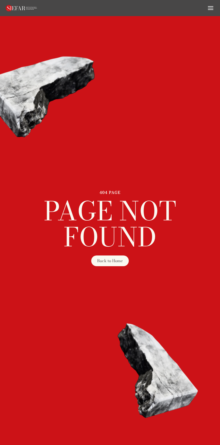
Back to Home (110, 261)
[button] (211, 8)
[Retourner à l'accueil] (21, 8)
